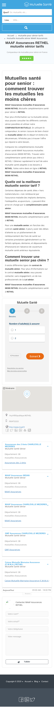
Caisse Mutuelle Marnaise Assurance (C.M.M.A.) (27, 580)
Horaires (28, 593)
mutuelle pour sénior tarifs (30, 35)
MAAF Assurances (13, 491)
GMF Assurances (12, 549)
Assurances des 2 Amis (15, 462)
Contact (44, 681)
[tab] (27, 446)
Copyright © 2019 (13, 681)
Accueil (10, 35)
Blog (36, 681)
